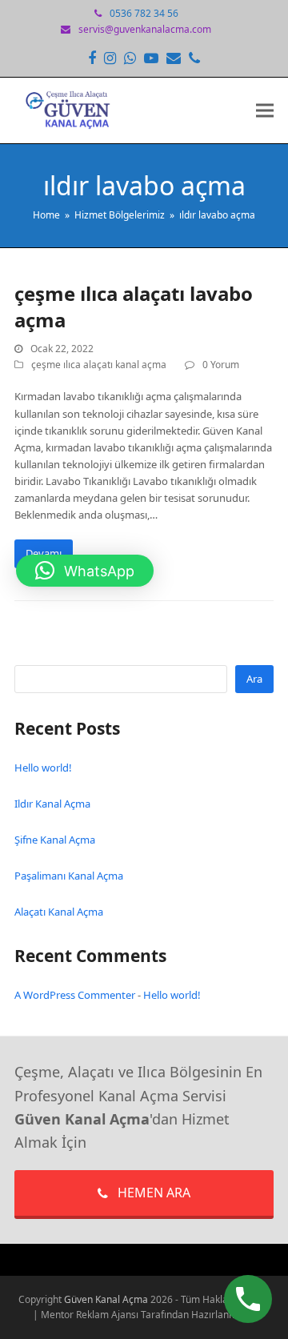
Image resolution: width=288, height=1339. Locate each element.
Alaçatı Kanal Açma (58, 911)
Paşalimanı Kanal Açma (68, 875)
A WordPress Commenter (74, 995)
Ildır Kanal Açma (52, 803)
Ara (254, 679)
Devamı (44, 553)
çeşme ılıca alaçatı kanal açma (98, 364)
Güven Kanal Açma (107, 1299)
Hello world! (43, 767)
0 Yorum (220, 364)
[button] (265, 111)
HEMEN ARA (154, 1192)
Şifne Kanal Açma (54, 839)
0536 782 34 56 (144, 13)
